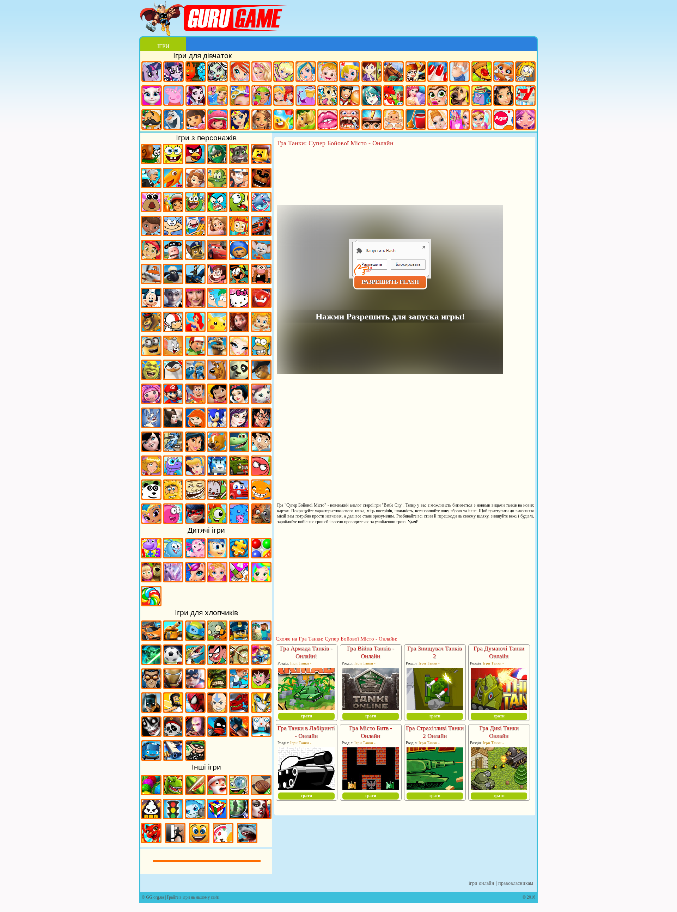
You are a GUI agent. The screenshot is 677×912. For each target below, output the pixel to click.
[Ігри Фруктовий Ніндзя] (195, 792)
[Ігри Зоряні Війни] (151, 662)
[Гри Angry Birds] (195, 161)
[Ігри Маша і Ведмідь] (151, 579)
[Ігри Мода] (306, 96)
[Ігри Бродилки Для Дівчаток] (525, 72)
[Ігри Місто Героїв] (261, 305)
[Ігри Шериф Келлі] (261, 401)
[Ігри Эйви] (261, 120)
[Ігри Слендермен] (195, 734)
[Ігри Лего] (261, 161)
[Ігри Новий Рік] (217, 792)
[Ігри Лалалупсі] (151, 401)
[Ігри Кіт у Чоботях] (261, 377)
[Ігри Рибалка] (195, 662)
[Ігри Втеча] (175, 840)
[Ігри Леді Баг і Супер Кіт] (195, 521)
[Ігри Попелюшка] (195, 473)
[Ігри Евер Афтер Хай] (196, 96)
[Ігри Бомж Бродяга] (173, 710)
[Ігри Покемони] (217, 329)
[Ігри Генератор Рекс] (151, 686)
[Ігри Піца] (481, 72)
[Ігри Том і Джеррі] (173, 353)
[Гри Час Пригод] (195, 233)
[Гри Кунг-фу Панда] (239, 377)
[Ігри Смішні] (199, 840)
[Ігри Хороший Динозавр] (239, 449)
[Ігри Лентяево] (195, 305)
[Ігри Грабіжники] (195, 758)
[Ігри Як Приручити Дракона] (195, 281)
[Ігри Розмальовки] (239, 579)
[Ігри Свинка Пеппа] (173, 96)
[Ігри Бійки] (239, 734)
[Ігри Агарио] (503, 120)
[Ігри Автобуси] (151, 758)
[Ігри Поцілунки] (327, 120)
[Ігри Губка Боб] (173, 161)
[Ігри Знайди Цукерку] (151, 603)
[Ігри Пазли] (239, 555)
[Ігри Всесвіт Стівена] (217, 281)
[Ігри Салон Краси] (437, 96)
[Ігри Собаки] (459, 96)
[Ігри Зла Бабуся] (151, 185)
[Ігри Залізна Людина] (173, 686)
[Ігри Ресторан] (349, 96)
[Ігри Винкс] (240, 72)
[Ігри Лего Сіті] (239, 638)
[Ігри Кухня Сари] (371, 72)
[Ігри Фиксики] (239, 233)
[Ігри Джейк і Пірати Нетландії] (151, 257)
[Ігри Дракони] (151, 840)
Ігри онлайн (481, 883)
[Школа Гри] (481, 96)
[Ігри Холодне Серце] (173, 120)
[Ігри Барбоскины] (261, 257)
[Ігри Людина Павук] (195, 710)
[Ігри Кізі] (217, 521)
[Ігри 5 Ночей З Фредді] (261, 185)
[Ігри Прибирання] (416, 120)
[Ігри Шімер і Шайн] (151, 521)
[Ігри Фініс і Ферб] (217, 305)
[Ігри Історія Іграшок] (195, 401)
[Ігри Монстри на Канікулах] (151, 449)
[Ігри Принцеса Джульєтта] (261, 579)
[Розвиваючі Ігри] (151, 555)
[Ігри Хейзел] (327, 72)
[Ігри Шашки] (261, 792)
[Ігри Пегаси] (173, 579)
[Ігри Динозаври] (173, 792)
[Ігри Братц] (239, 353)
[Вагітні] (459, 72)
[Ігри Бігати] (239, 686)
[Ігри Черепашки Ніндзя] (195, 638)
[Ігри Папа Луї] (151, 120)
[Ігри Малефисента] (173, 425)
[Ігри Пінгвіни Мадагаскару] (173, 377)
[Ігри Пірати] (173, 734)
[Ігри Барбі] (261, 72)
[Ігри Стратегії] (261, 662)
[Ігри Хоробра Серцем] (239, 329)
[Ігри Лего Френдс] (503, 96)
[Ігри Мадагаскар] (151, 329)
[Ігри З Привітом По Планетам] (239, 281)
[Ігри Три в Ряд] (283, 120)
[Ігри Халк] (217, 686)
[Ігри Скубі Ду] (217, 377)
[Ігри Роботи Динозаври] (239, 710)
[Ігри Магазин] (459, 120)
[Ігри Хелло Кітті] (239, 305)
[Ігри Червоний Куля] (261, 473)
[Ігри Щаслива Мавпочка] (261, 497)
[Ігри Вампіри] (261, 816)
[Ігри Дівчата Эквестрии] (173, 72)
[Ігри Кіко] (151, 425)
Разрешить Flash (390, 282)
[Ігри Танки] (173, 638)
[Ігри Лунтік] (195, 555)
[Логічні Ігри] (217, 816)
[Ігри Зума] (151, 792)
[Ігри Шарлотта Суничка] (217, 120)
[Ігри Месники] (195, 686)
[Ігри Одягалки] (217, 96)
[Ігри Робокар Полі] (217, 473)
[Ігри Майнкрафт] (261, 638)
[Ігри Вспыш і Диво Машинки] (261, 233)
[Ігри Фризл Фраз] (173, 521)
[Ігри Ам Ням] (239, 209)
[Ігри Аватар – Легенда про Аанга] (217, 710)
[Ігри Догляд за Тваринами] (327, 96)
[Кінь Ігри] (393, 72)
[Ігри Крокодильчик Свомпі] (217, 185)
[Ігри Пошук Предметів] (239, 816)
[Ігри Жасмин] (195, 449)
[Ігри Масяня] (173, 233)
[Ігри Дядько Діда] (261, 281)
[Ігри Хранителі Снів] (173, 305)
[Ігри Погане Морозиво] (151, 816)
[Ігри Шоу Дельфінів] (261, 209)
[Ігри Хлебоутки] (195, 209)
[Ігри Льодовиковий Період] (217, 353)
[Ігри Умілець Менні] (195, 353)
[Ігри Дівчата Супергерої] (240, 120)
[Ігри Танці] (481, 120)
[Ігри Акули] (247, 840)
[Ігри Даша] (196, 120)
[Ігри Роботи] (261, 734)
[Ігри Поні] (151, 72)
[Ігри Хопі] (173, 473)
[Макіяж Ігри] (261, 96)
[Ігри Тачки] (217, 257)
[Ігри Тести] (371, 120)
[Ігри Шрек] (151, 377)
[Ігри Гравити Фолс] (239, 185)
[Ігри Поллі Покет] (283, 72)
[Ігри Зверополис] (261, 521)
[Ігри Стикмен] (217, 734)
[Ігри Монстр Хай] (217, 72)
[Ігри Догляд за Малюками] (393, 120)
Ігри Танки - (300, 663)
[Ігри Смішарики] (173, 555)
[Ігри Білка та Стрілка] (217, 449)
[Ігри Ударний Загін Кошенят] (217, 497)
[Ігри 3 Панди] (151, 497)
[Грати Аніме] (371, 96)
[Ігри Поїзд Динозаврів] (173, 185)
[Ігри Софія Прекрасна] (195, 185)
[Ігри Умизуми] (239, 257)
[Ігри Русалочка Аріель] (195, 329)
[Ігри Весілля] (437, 120)
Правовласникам (515, 883)
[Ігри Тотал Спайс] (151, 473)
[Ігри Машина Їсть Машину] (239, 473)
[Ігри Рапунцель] (217, 233)
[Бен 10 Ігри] (261, 686)
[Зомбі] (217, 638)
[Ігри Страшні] (151, 734)
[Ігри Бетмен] (151, 710)
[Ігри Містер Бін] (261, 449)
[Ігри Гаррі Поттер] (261, 425)
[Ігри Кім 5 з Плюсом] (195, 425)
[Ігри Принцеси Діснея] (283, 96)
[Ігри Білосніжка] (239, 401)
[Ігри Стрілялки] (173, 758)
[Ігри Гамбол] (217, 209)
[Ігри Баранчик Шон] (173, 281)
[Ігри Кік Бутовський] (173, 329)
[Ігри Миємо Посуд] (223, 840)
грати (306, 716)
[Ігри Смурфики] (195, 377)
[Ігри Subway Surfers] (173, 209)
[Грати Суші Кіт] (239, 521)
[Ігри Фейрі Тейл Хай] (306, 72)
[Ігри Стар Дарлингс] (525, 120)
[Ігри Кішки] (503, 72)
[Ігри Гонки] (151, 638)
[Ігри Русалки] (416, 96)
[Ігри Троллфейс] (195, 497)
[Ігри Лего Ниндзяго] (217, 161)
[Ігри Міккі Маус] (151, 305)
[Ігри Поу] (151, 209)
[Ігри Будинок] (525, 96)
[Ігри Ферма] (393, 96)
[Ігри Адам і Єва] (173, 497)
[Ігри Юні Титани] (217, 662)
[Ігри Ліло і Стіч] (217, 401)
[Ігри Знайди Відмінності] (239, 792)
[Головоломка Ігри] (217, 555)
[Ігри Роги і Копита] (173, 257)
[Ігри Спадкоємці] (239, 425)
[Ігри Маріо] (173, 401)
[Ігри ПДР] (173, 816)
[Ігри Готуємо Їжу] (416, 72)
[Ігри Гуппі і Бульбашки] (261, 329)
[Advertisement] (405, 166)
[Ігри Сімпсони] (261, 353)
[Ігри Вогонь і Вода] (196, 72)
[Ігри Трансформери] (261, 710)
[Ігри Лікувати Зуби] (349, 120)
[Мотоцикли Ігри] (239, 662)
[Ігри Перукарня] (240, 96)
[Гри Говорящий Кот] (239, 161)
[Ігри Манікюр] (437, 72)
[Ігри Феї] (306, 120)
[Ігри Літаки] (151, 281)
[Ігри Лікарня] (349, 72)
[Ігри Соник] (217, 425)
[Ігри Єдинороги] (195, 579)
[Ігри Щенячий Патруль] (195, 257)
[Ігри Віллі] (239, 497)
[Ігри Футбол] (173, 662)
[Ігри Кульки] (261, 555)
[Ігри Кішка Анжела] (151, 96)
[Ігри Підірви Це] (195, 816)
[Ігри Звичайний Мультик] (173, 449)
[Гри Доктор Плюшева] (151, 233)
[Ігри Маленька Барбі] (217, 579)
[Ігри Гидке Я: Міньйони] (151, 353)
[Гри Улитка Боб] (151, 161)
